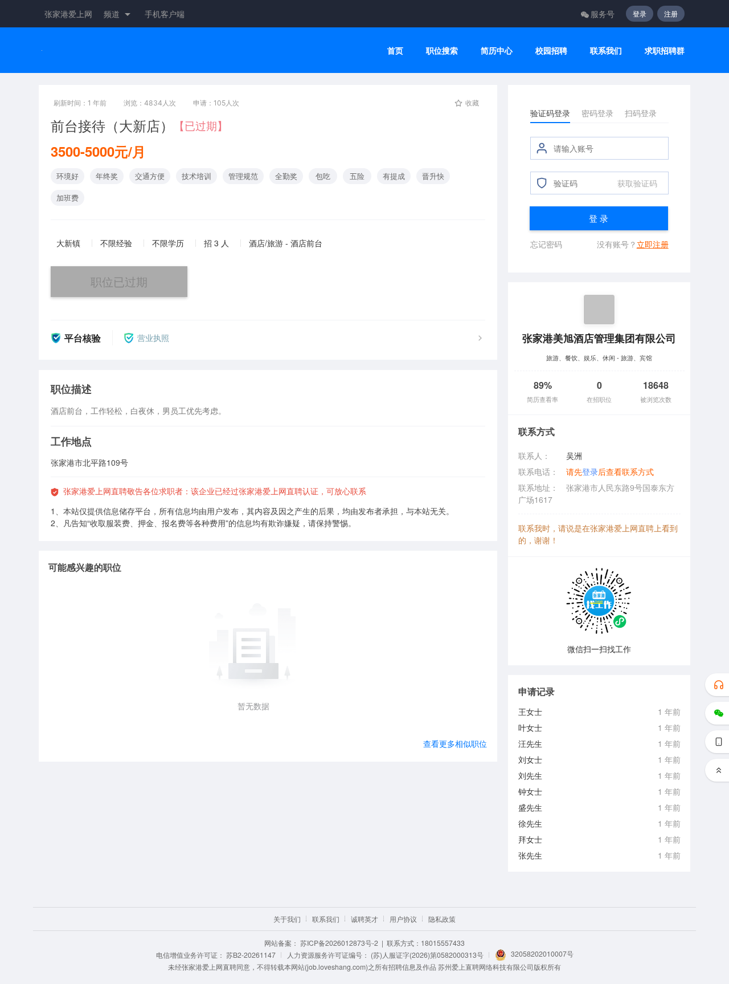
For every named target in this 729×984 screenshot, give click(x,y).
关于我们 (287, 919)
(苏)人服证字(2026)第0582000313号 (427, 954)
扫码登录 (641, 113)
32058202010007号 (542, 953)
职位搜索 (442, 50)
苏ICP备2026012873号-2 (339, 943)
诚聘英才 (364, 919)
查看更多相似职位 (455, 743)
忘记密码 (546, 244)
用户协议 (403, 919)
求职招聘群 (665, 50)
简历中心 (497, 50)
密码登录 (597, 113)
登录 (639, 13)
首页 (395, 50)
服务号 (603, 13)
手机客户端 (165, 13)
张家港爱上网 (68, 13)
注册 (671, 13)
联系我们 (606, 50)
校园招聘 (551, 50)
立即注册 (653, 244)
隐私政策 (442, 919)
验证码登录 (550, 113)
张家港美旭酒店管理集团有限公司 (599, 338)
